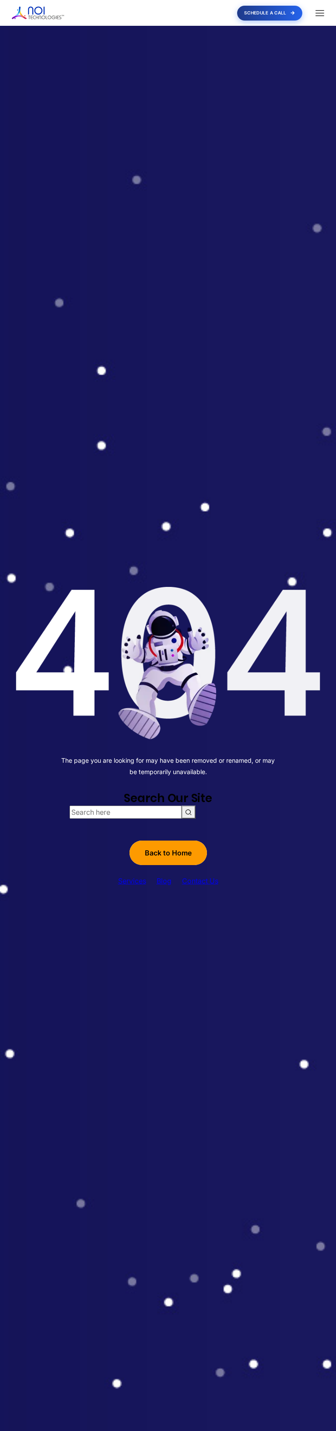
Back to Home (168, 852)
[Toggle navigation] (319, 13)
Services (132, 880)
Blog (164, 880)
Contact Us (200, 880)
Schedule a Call (265, 12)
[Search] (189, 812)
